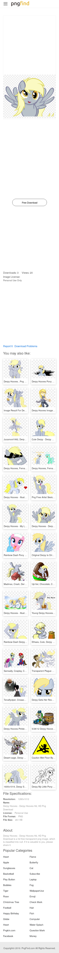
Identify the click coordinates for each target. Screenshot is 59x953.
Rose (6, 896)
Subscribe (35, 873)
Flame (33, 856)
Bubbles (7, 885)
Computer (35, 919)
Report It (8, 346)
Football (7, 907)
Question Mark (37, 930)
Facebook (8, 936)
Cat (31, 868)
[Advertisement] (29, 45)
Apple (6, 862)
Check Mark (36, 902)
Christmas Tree (11, 902)
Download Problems (25, 346)
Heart (6, 856)
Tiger (5, 890)
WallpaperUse (37, 890)
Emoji (32, 896)
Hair (32, 907)
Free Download (29, 202)
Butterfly (34, 862)
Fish (32, 913)
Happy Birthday (11, 913)
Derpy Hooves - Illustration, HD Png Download (27, 497)
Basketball (8, 873)
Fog (32, 885)
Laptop (33, 879)
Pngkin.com (9, 930)
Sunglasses (9, 868)
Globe (6, 919)
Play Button (9, 879)
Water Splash (36, 924)
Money (33, 936)
